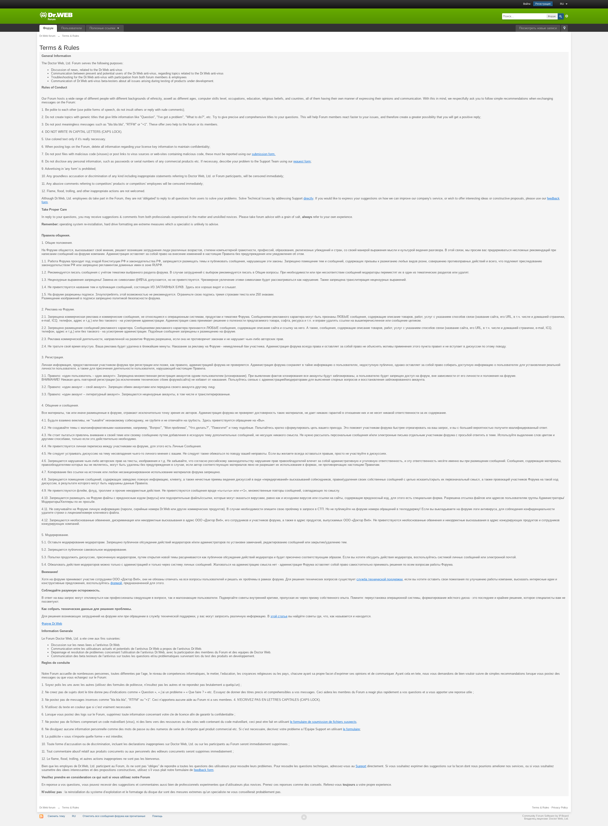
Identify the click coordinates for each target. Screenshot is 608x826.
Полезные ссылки (103, 28)
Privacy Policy (559, 807)
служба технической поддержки (379, 579)
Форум (48, 28)
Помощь (157, 816)
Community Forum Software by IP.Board (545, 815)
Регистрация (543, 3)
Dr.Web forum (47, 807)
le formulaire (351, 729)
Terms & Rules (540, 807)
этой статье (279, 616)
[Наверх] (304, 817)
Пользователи (71, 28)
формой (116, 583)
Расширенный (567, 16)
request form (302, 161)
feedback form (204, 770)
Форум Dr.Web (52, 623)
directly (308, 198)
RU (562, 3)
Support (361, 766)
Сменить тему (56, 816)
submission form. (264, 154)
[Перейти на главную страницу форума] (55, 16)
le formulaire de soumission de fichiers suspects (323, 722)
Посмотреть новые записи (538, 28)
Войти (526, 3)
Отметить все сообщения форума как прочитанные (114, 816)
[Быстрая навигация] (564, 28)
